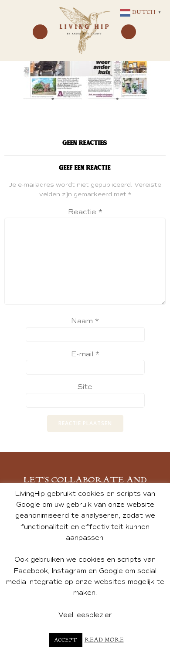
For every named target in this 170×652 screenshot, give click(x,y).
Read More (104, 640)
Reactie (85, 212)
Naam (85, 321)
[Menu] (40, 31)
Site (85, 386)
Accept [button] (65, 640)
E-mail (85, 354)
